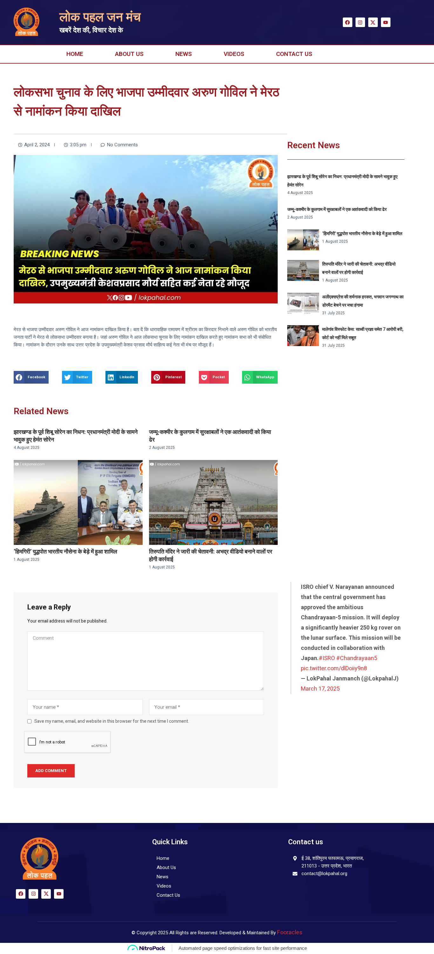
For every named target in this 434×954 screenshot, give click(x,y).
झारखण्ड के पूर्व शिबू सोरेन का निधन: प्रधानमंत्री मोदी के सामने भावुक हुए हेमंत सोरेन (76, 436)
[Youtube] (385, 22)
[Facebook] (347, 22)
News (183, 54)
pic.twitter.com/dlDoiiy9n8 (334, 668)
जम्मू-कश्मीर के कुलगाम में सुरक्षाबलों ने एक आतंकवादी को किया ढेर (210, 436)
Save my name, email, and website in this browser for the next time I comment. (111, 721)
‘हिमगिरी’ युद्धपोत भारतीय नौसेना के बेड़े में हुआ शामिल (65, 551)
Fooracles (289, 932)
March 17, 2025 (320, 689)
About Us (129, 54)
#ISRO (327, 658)
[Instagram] (360, 22)
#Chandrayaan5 (356, 658)
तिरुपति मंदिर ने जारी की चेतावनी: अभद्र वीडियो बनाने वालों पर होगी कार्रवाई (210, 555)
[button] (31, 377)
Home (74, 54)
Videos (234, 54)
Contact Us (294, 54)
